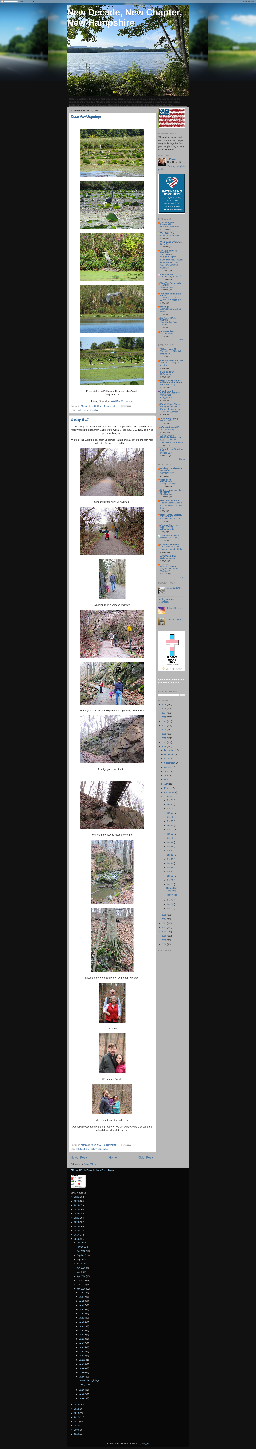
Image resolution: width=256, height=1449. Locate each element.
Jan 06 (170, 880)
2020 (164, 729)
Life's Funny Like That (171, 360)
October (168, 758)
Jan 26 (170, 817)
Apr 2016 (81, 1276)
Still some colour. (168, 558)
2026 (164, 704)
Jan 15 (170, 855)
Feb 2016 (81, 1284)
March (167, 788)
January (168, 796)
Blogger (145, 1443)
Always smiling (168, 556)
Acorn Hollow (167, 331)
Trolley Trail (79, 419)
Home (113, 1157)
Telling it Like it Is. (175, 608)
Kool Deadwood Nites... (171, 518)
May (166, 779)
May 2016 (82, 1272)
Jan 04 (170, 900)
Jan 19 (170, 842)
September (169, 763)
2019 (164, 734)
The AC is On (167, 233)
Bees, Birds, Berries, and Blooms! (171, 516)
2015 (164, 915)
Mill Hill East (166, 453)
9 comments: (110, 406)
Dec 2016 (81, 1242)
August (168, 767)
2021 (164, 725)
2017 (164, 742)
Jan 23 (170, 829)
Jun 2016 (81, 1268)
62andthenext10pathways (171, 450)
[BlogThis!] (124, 406)
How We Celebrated (169, 226)
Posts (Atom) (90, 1164)
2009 (164, 940)
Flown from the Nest (170, 235)
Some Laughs (173, 588)
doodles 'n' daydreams (166, 481)
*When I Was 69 (168, 349)
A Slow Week (166, 333)
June (167, 775)
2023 (164, 717)
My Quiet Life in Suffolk (168, 319)
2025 (164, 708)
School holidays (168, 429)
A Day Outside (167, 529)
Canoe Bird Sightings (86, 116)
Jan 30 (170, 804)
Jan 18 (170, 846)
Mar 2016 (81, 1280)
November (169, 754)
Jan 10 (170, 871)
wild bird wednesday (88, 410)
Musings (164, 306)
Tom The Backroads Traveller (170, 284)
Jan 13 (170, 859)
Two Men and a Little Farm (170, 294)
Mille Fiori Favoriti (169, 500)
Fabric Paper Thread (170, 404)
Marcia (172, 159)
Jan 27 (170, 813)
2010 (164, 936)
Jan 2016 (81, 1289)
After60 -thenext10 (169, 427)
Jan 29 (170, 808)
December (169, 750)
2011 (164, 931)
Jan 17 (170, 850)
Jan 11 (170, 867)
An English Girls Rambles (168, 251)
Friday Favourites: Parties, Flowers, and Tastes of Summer (170, 409)
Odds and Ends (174, 619)
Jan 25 (170, 821)
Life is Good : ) (167, 274)
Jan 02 (170, 904)
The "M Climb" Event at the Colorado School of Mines (171, 505)
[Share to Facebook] (128, 406)
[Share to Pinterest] (130, 406)
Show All (182, 340)
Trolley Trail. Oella (99, 1149)
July (166, 771)
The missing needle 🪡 (171, 276)
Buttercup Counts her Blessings (171, 491)
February (168, 792)
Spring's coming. (168, 483)
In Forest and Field (169, 544)
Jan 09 (170, 876)
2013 (164, 923)
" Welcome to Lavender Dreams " (170, 392)
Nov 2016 (81, 1247)
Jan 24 (170, 825)
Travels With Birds (169, 535)
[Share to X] (126, 406)
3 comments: (110, 1145)
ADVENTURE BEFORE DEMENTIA (171, 437)
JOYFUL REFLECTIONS (168, 565)
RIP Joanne (166, 374)
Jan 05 (170, 884)
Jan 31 (170, 800)
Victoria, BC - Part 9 (169, 538)
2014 (164, 919)
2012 (164, 927)
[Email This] (122, 406)
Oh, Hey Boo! (166, 494)
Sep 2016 (81, 1255)
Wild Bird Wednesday (122, 401)
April (166, 784)
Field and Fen (167, 372)
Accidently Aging (169, 418)
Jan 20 (170, 838)
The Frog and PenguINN (167, 223)
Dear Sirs (164, 244)
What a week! (166, 420)
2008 (164, 944)
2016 (164, 746)
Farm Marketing (167, 384)
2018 (164, 738)
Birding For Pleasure (171, 468)
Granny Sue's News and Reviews (170, 526)
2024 (164, 713)
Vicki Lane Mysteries (171, 242)
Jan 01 (170, 908)
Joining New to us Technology (166, 600)
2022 (164, 721)
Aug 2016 (81, 1259)
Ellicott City (83, 1149)
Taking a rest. (166, 287)
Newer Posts (79, 1157)
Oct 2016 (81, 1251)
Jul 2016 (81, 1263)
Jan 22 (170, 834)
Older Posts (146, 1157)
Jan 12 (170, 863)
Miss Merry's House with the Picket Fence (171, 381)
